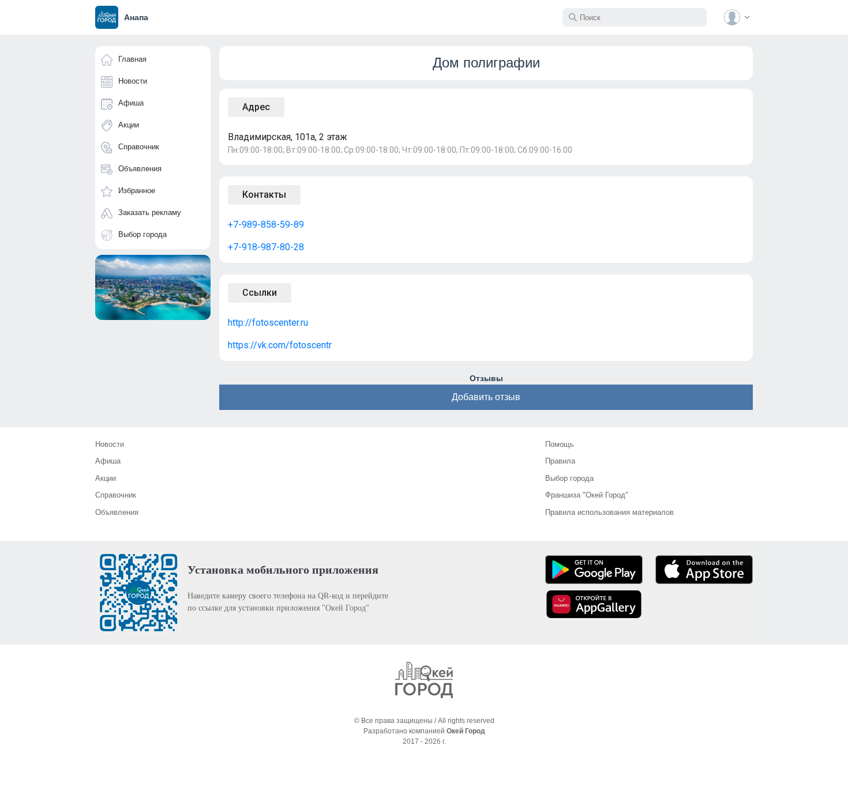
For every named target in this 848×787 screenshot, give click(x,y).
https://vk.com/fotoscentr (280, 345)
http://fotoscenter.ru (268, 322)
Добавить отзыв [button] (486, 397)
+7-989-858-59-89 (266, 224)
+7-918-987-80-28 (266, 247)
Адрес (256, 106)
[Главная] (424, 680)
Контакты (264, 194)
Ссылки (259, 292)
